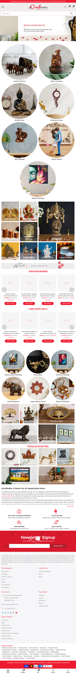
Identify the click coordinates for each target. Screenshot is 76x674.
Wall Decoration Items (47, 654)
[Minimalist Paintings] (66, 434)
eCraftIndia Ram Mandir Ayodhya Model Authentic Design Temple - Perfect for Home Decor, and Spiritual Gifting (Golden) (31, 295)
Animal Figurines (7, 658)
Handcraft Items (17, 656)
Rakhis (3, 582)
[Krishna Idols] (56, 221)
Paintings (4, 574)
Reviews (41, 603)
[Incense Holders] (47, 456)
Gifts (2, 579)
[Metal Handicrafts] (47, 434)
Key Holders (15, 652)
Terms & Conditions (7, 638)
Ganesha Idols (34, 650)
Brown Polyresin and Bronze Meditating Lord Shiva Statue (32, 332)
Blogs (40, 577)
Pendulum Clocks (53, 648)
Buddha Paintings (61, 650)
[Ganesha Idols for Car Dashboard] (29, 251)
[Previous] (4, 290)
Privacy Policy (5, 625)
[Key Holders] (29, 456)
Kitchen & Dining (6, 577)
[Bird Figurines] (10, 211)
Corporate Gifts (43, 606)
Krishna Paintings (23, 654)
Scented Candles (33, 648)
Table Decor (31, 652)
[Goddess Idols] (47, 251)
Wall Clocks (43, 648)
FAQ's (3, 622)
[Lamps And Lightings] (29, 231)
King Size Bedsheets (60, 654)
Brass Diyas (23, 652)
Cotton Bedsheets (34, 654)
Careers (41, 598)
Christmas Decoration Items (8, 648)
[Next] (72, 290)
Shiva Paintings (7, 656)
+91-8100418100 (9, 608)
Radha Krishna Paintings (9, 654)
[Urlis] (10, 251)
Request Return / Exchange (9, 633)
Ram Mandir (5, 587)
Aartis (40, 574)
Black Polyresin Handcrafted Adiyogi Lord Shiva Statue (13, 332)
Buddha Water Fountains (47, 650)
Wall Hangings (55, 652)
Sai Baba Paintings (19, 658)
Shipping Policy (6, 636)
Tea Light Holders (30, 658)
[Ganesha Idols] (29, 211)
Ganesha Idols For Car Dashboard (50, 656)
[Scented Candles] (66, 251)
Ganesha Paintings (24, 650)
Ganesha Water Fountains (10, 650)
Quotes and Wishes (45, 571)
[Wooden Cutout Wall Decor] (66, 456)
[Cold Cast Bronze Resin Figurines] (19, 434)
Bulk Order (42, 600)
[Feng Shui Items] (56, 413)
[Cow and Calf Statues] (56, 475)
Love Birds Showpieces (43, 652)
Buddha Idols (6, 652)
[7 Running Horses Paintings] (19, 475)
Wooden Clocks (28, 656)
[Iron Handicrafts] (10, 413)
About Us (41, 595)
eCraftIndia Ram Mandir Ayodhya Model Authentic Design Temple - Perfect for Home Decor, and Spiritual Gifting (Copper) (49, 295)
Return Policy (5, 630)
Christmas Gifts (23, 648)
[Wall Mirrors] (10, 456)
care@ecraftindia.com (11, 604)
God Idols (36, 656)
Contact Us (4, 620)
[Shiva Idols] (29, 413)
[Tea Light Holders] (10, 231)
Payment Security (6, 628)
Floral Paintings (66, 656)
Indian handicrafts (7, 496)
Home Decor (5, 571)
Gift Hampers (5, 585)
